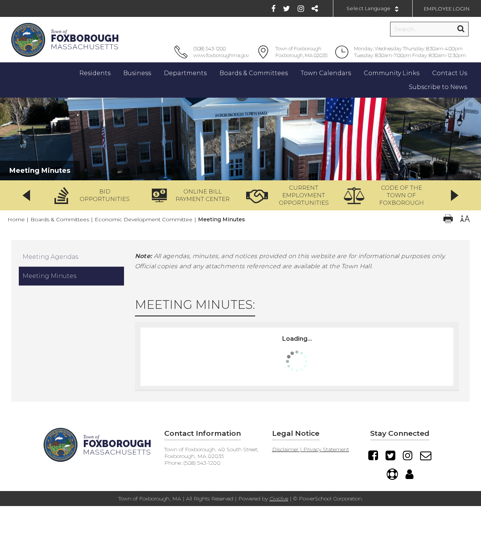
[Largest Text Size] (465, 219)
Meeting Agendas (50, 256)
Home (16, 219)
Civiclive (278, 498)
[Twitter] (286, 8)
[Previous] (26, 195)
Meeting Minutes (49, 276)
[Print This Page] (448, 219)
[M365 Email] (425, 455)
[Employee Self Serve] (409, 474)
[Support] (392, 474)
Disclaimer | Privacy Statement (310, 449)
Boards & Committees (59, 219)
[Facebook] (273, 8)
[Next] (454, 195)
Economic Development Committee (143, 219)
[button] (95, 195)
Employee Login (447, 9)
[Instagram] (301, 8)
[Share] (315, 8)
